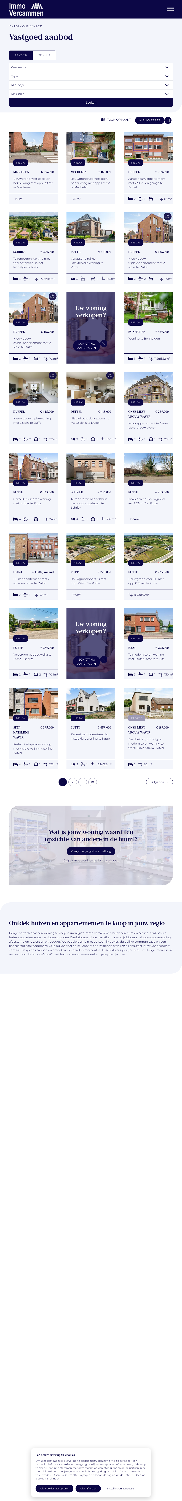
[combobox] (91, 67)
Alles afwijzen (88, 1488)
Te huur (44, 55)
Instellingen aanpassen (121, 1488)
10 (92, 782)
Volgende (157, 782)
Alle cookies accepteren (54, 1488)
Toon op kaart (119, 119)
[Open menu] (170, 9)
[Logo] (26, 9)
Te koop (21, 55)
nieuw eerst (149, 120)
